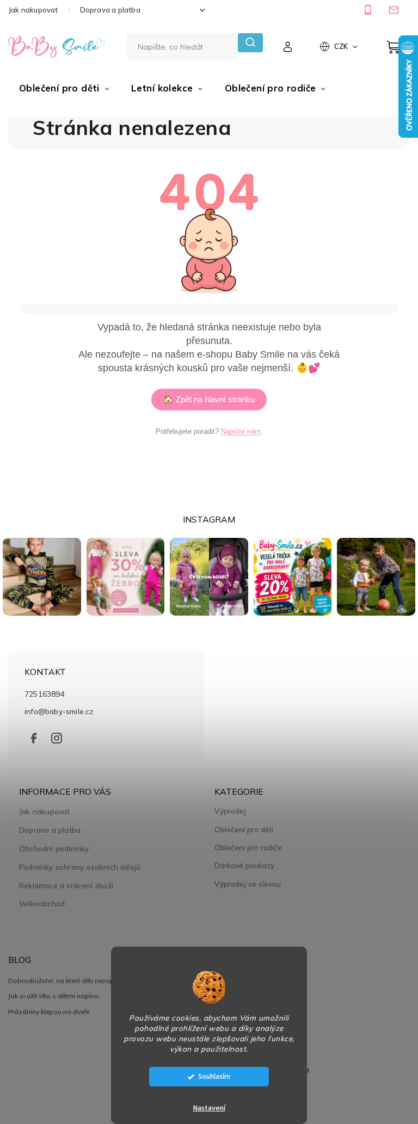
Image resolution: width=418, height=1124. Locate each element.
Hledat (250, 42)
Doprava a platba (110, 9)
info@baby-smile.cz (59, 711)
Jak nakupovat (33, 9)
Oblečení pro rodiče (248, 847)
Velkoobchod (42, 903)
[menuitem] (64, 88)
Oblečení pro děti (243, 829)
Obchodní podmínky (54, 848)
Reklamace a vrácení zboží (66, 885)
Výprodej (230, 811)
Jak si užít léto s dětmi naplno (53, 996)
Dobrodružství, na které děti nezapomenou (74, 980)
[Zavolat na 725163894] (369, 10)
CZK (341, 46)
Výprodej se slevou (247, 884)
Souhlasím (214, 1076)
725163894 (44, 693)
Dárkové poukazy (244, 865)
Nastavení (209, 1108)
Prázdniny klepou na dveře (48, 1012)
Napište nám (241, 431)
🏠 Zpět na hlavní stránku (209, 399)
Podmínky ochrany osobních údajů (79, 866)
